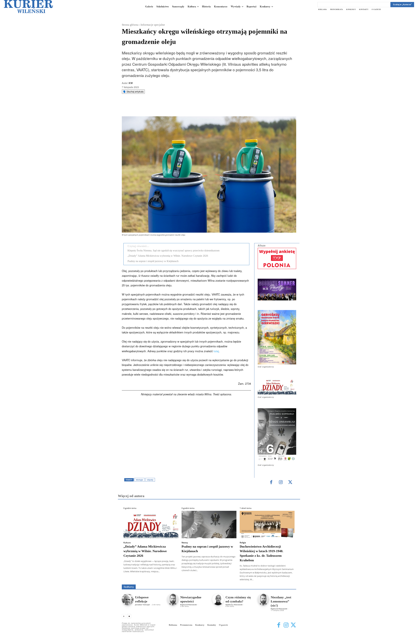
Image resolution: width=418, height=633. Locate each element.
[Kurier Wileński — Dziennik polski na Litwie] (28, 6)
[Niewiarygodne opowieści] (173, 599)
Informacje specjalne (153, 24)
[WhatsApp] (163, 108)
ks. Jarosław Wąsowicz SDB (239, 580)
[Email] (171, 108)
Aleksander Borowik (151, 580)
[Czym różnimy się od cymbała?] (218, 599)
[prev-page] (124, 616)
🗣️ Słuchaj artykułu (133, 91)
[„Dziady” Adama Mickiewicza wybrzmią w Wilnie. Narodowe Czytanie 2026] (150, 524)
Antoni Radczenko (174, 580)
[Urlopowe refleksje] (127, 599)
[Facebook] (148, 108)
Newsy (185, 543)
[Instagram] (280, 482)
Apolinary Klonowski (233, 604)
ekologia (139, 479)
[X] (156, 108)
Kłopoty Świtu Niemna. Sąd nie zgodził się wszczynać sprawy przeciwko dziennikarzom (173, 250)
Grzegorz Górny (213, 580)
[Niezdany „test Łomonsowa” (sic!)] (263, 599)
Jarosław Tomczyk (142, 604)
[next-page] (129, 616)
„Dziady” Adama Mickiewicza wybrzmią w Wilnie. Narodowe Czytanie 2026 (168, 255)
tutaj (216, 351)
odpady (150, 479)
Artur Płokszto (194, 580)
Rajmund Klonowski (188, 604)
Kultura (127, 543)
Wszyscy (132, 580)
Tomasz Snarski (288, 582)
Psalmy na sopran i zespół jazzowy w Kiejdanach (153, 261)
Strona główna (130, 24)
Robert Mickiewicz (267, 582)
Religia (243, 543)
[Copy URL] (178, 108)
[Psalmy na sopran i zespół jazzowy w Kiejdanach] (209, 524)
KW (131, 83)
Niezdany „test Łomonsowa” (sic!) (281, 601)
